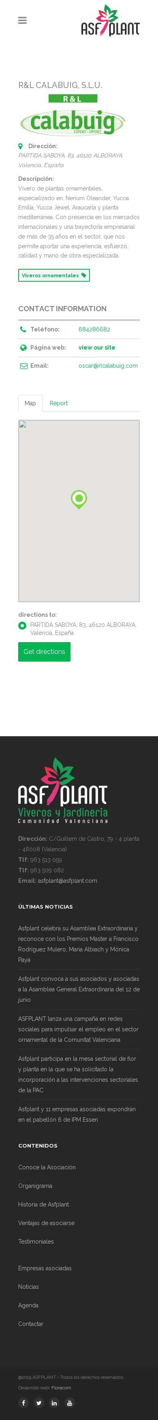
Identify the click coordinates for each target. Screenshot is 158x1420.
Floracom (61, 1388)
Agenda (28, 1305)
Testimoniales (36, 1241)
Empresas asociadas (45, 1268)
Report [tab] (59, 403)
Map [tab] (30, 403)
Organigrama (35, 1186)
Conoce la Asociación (47, 1167)
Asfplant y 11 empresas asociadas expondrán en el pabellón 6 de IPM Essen (77, 1114)
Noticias (28, 1287)
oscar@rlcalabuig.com (108, 365)
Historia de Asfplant (43, 1204)
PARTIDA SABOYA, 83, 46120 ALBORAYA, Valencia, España (83, 629)
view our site (97, 347)
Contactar (30, 1324)
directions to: (37, 615)
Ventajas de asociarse (46, 1223)
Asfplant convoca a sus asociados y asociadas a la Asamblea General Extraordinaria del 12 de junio (79, 989)
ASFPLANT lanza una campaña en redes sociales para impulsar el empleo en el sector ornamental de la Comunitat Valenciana (78, 1029)
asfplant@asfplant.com (67, 881)
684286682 (94, 329)
